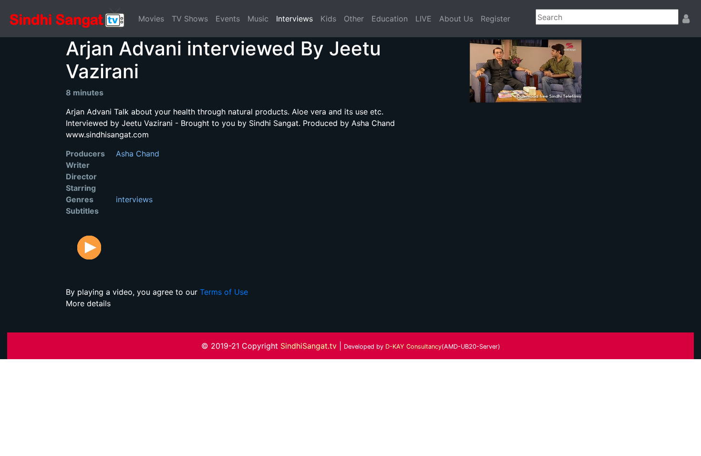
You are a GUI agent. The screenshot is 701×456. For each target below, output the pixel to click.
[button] (89, 246)
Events (228, 18)
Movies (151, 18)
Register (495, 18)
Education (389, 18)
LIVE (423, 18)
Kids (328, 18)
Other (354, 18)
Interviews (296, 18)
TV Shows (190, 18)
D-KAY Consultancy (413, 346)
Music (257, 18)
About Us (456, 18)
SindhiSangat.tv (309, 346)
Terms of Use (224, 292)
